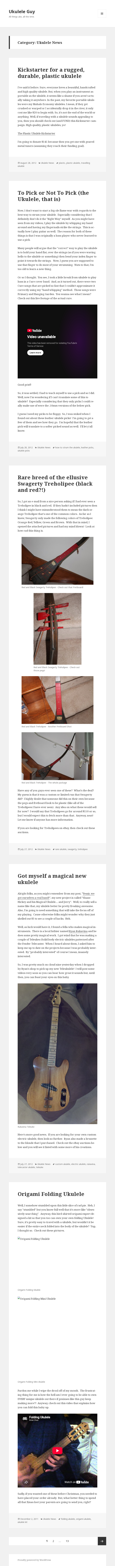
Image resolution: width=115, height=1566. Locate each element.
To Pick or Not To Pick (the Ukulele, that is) (53, 196)
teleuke (39, 1167)
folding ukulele (68, 1519)
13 (68, 1541)
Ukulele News (47, 162)
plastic (62, 162)
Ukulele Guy (22, 11)
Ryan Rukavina (78, 931)
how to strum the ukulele (67, 447)
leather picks (87, 447)
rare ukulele (60, 849)
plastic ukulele (73, 162)
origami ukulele (83, 1519)
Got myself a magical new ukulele (52, 879)
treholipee (83, 849)
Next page (102, 1541)
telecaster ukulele (26, 1167)
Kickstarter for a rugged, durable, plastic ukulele (51, 72)
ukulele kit (22, 1522)
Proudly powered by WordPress (34, 1560)
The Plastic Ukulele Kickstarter (36, 133)
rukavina (91, 1164)
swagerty (72, 849)
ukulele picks (24, 450)
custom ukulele (62, 1164)
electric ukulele (78, 1164)
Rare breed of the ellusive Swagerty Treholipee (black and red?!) (55, 483)
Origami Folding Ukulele (51, 1193)
